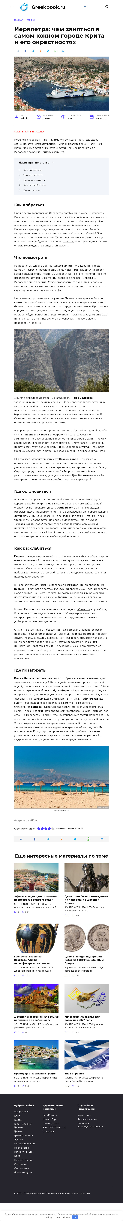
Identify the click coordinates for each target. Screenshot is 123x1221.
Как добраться (32, 170)
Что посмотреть (33, 175)
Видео (18, 1120)
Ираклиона (21, 217)
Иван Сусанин (51, 1123)
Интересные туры (24, 1143)
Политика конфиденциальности (90, 1125)
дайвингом (83, 609)
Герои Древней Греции (23, 1126)
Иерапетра (22, 820)
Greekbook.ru (48, 7)
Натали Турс (50, 1119)
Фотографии (21, 1168)
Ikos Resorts (50, 1115)
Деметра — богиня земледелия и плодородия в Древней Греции (86, 899)
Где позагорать (32, 190)
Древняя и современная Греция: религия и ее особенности (36, 1018)
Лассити (68, 241)
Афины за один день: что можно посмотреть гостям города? (36, 898)
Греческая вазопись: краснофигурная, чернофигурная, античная (32, 960)
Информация (21, 1147)
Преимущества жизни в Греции (35, 1073)
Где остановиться (34, 180)
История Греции (23, 1151)
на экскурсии (74, 572)
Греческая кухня (23, 1135)
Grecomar (48, 1131)
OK (75, 1217)
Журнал (18, 1139)
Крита (18, 434)
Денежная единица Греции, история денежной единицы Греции (84, 960)
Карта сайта (84, 1115)
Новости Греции (23, 1160)
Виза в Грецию (74, 1073)
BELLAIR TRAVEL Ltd (54, 1127)
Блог (17, 1115)
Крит (35, 820)
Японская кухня (23, 1172)
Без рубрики (21, 1111)
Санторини (20, 1164)
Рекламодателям (87, 1119)
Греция (18, 1131)
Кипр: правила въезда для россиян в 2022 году (82, 1018)
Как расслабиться (34, 185)
